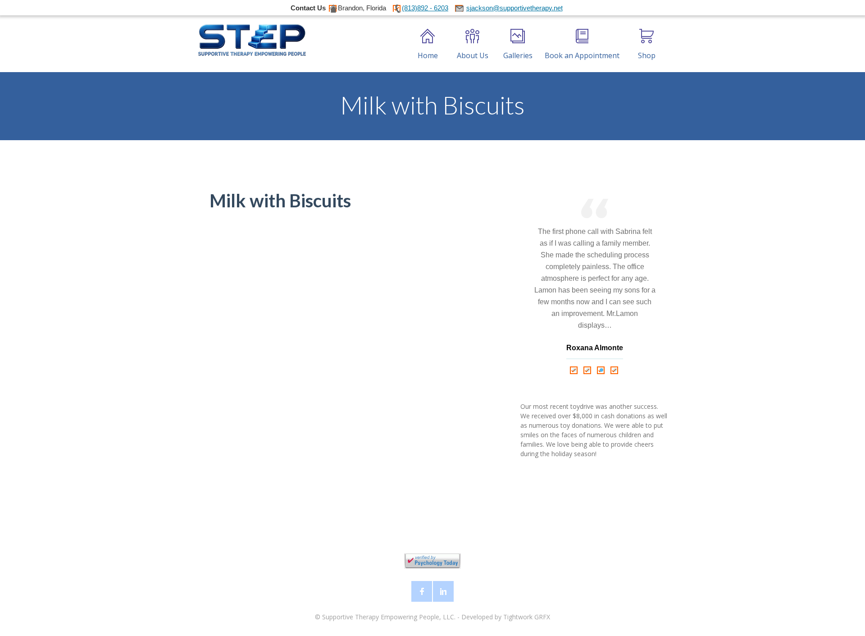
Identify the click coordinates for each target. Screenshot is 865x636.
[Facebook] (421, 591)
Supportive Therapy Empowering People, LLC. (388, 617)
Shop (647, 55)
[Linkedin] (443, 591)
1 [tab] (574, 370)
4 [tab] (614, 370)
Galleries (518, 55)
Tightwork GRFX (526, 617)
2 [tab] (587, 370)
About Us (472, 55)
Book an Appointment (582, 55)
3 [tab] (601, 370)
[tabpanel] (595, 281)
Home (428, 55)
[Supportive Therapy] (251, 40)
